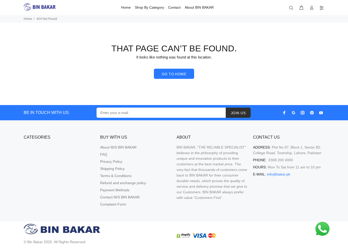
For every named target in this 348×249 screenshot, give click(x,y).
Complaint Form (113, 204)
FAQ (103, 154)
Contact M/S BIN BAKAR (120, 197)
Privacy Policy (111, 161)
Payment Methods (114, 190)
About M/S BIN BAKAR (118, 147)
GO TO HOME (174, 74)
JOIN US (238, 113)
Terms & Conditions (115, 176)
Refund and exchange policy (123, 183)
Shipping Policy (112, 169)
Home (28, 19)
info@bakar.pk (278, 174)
